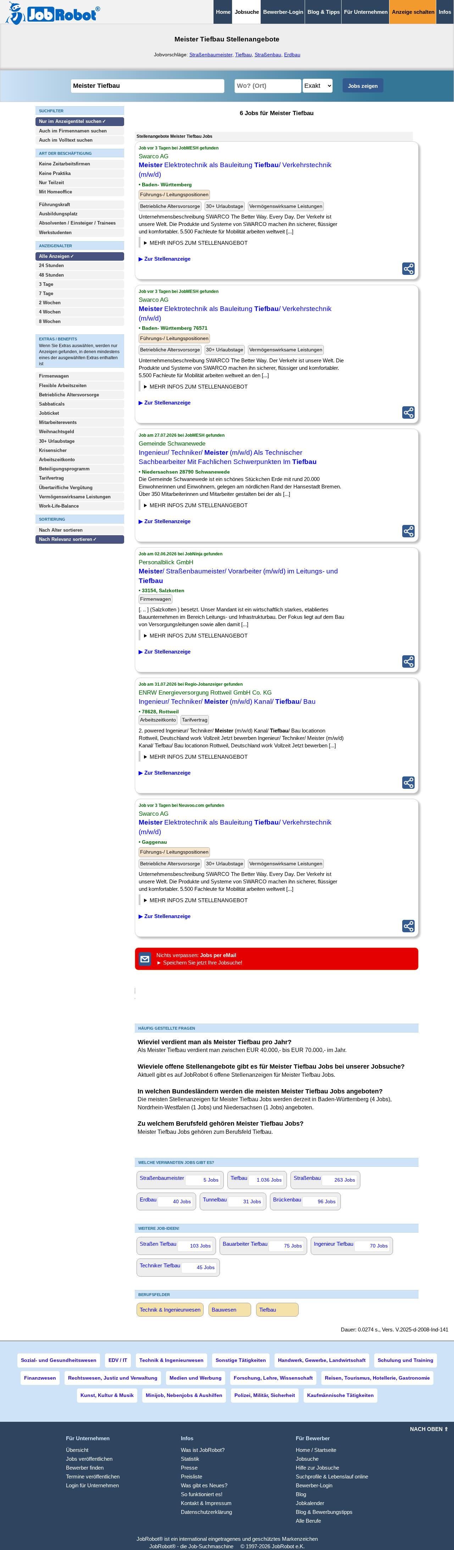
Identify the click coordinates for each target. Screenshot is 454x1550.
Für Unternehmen (366, 12)
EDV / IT (118, 1360)
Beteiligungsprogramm (64, 468)
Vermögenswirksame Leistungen (75, 496)
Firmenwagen (54, 376)
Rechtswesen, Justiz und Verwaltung (112, 1378)
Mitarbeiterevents (58, 422)
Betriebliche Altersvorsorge (69, 394)
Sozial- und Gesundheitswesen (58, 1360)
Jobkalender (310, 1503)
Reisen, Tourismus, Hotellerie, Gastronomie (377, 1378)
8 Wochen (50, 321)
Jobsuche (307, 1459)
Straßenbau (268, 54)
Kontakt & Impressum (206, 1503)
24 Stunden (51, 265)
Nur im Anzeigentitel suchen (70, 121)
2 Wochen (50, 302)
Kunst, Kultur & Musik (107, 1395)
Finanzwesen (40, 1378)
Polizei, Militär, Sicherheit (264, 1395)
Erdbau (292, 54)
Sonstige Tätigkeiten (241, 1360)
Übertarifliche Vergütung (66, 487)
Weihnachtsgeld (56, 431)
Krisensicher (53, 450)
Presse (189, 1468)
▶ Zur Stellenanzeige (164, 259)
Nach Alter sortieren (61, 530)
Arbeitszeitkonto (57, 459)
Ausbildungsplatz (58, 213)
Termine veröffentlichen (93, 1476)
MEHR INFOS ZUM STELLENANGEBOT (199, 243)
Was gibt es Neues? (204, 1485)
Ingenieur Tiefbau (351, 1245)
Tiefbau (243, 54)
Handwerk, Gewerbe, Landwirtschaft (322, 1360)
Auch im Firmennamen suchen (73, 131)
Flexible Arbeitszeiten (63, 385)
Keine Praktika (55, 173)
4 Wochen (50, 312)
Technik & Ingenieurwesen (170, 1310)
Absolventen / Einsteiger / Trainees (77, 223)
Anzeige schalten (413, 12)
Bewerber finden (85, 1468)
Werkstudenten (55, 232)
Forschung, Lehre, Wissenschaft (273, 1378)
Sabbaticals (52, 404)
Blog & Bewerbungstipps (324, 1512)
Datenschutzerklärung (206, 1512)
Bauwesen (224, 1310)
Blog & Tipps (324, 12)
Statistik (190, 1459)
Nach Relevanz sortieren (65, 539)
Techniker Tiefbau (177, 1266)
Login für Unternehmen (92, 1485)
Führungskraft (54, 204)
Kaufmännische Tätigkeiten (340, 1395)
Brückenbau (304, 1200)
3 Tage (46, 284)
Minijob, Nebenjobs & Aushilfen (184, 1395)
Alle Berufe (308, 1521)
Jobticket (49, 413)
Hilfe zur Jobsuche (317, 1468)
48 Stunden (51, 275)
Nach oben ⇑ (429, 1429)
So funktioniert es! (201, 1494)
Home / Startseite (316, 1450)
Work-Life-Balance (59, 506)
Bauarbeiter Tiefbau (262, 1245)
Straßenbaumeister (210, 54)
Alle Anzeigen (55, 256)
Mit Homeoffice (55, 191)
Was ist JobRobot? (203, 1450)
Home (223, 12)
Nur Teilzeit (51, 182)
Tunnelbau (232, 1200)
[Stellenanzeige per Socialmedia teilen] (408, 268)
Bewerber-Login (283, 12)
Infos (445, 12)
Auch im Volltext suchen (66, 140)
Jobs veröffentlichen (89, 1459)
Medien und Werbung (196, 1378)
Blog (301, 1494)
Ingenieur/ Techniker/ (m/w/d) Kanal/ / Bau (227, 701)
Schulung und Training (405, 1360)
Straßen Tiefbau (175, 1245)
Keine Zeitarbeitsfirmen (64, 163)
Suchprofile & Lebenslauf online (332, 1476)
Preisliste (191, 1476)
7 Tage (46, 293)
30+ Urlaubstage (56, 441)
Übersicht (77, 1450)
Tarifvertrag (51, 478)
